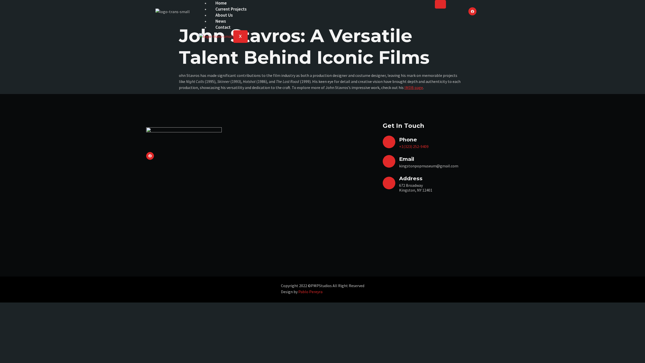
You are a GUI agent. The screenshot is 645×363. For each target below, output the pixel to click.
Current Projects (231, 9)
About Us (224, 15)
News (220, 21)
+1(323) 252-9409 (414, 146)
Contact (223, 27)
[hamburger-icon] (440, 4)
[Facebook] (472, 11)
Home (221, 3)
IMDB (409, 87)
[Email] (389, 161)
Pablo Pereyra (310, 291)
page (418, 87)
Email (406, 159)
